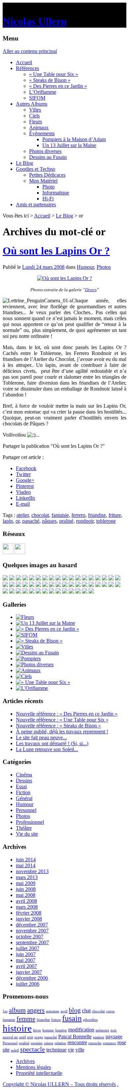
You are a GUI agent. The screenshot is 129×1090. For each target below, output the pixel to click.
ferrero (78, 515)
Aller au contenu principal (30, 51)
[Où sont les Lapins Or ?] (64, 278)
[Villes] (24, 646)
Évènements (42, 133)
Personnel (26, 810)
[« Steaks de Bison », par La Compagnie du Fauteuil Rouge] (12, 585)
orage (38, 1037)
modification (81, 1029)
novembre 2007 (32, 930)
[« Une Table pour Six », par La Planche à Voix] (45, 578)
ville (79, 1049)
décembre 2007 (32, 924)
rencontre (77, 1042)
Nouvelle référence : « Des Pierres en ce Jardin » (66, 714)
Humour (85, 267)
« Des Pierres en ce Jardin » (58, 86)
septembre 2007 (32, 942)
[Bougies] (45, 585)
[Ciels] (24, 676)
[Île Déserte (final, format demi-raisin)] (58, 592)
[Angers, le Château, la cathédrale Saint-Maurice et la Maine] (51, 592)
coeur (110, 1011)
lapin (8, 521)
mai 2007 (25, 960)
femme (26, 1018)
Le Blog (24, 163)
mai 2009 (25, 883)
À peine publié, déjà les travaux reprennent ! (62, 731)
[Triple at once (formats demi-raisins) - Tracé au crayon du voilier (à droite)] (117, 585)
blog (75, 1010)
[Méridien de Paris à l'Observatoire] (58, 578)
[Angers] (78, 578)
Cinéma (24, 774)
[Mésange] (12, 578)
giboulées (90, 1020)
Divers (91, 289)
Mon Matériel (43, 181)
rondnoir (85, 521)
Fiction (23, 792)
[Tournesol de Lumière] (25, 578)
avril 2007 (26, 966)
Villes (35, 110)
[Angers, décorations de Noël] (91, 592)
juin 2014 (26, 859)
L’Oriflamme (42, 92)
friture (114, 515)
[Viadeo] (8, 552)
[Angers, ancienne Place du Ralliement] (84, 592)
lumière (61, 1030)
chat (86, 1010)
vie (71, 1049)
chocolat (40, 515)
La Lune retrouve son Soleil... (47, 749)
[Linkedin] (20, 552)
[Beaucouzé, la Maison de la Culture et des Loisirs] (84, 578)
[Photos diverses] (35, 664)
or (18, 521)
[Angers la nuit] (84, 585)
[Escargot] (5, 578)
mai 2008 (25, 895)
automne (52, 1011)
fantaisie (60, 515)
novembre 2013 (32, 871)
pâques (49, 521)
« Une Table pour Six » (53, 74)
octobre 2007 (29, 936)
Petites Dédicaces (47, 175)
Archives (25, 1061)
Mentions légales (33, 1067)
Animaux (39, 127)
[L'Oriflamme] (32, 688)
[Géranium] (64, 578)
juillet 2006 (27, 984)
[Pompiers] (28, 658)
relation (60, 1043)
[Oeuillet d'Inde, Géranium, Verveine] (18, 592)
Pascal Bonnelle (75, 1036)
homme (48, 1030)
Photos (104, 267)
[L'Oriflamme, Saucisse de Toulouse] (98, 585)
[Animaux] (28, 670)
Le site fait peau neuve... (41, 737)
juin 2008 (26, 889)
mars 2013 (27, 877)
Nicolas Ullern (35, 21)
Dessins (24, 780)
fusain (72, 1018)
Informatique (55, 192)
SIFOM (37, 98)
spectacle (32, 1049)
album (17, 1010)
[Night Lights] (64, 585)
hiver (37, 1030)
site (6, 1049)
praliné (66, 521)
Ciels (34, 115)
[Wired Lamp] (104, 585)
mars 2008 (27, 907)
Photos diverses (45, 151)
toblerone (106, 521)
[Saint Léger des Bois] (91, 578)
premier (37, 1043)
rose (121, 1042)
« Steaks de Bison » (49, 80)
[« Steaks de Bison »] (39, 641)
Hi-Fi (48, 198)
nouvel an (10, 1037)
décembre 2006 (32, 978)
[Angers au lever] (51, 578)
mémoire (102, 1030)
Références (27, 68)
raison (48, 1043)
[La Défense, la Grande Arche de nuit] (18, 585)
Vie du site (27, 834)
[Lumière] (104, 578)
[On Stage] (18, 578)
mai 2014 (25, 865)
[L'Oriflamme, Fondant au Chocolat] (51, 585)
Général (24, 798)
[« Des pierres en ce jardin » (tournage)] (98, 578)
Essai (21, 786)
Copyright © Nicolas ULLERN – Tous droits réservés (59, 1084)
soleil (15, 1050)
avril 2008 (26, 901)
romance (109, 1043)
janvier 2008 (29, 919)
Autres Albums (31, 104)
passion (98, 1037)
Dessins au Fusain (48, 157)
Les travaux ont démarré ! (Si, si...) (52, 743)
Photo (48, 187)
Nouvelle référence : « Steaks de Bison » (58, 725)
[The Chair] (31, 578)
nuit (30, 1037)
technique (56, 1049)
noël (22, 1037)
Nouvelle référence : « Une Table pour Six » (62, 719)
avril (64, 1011)
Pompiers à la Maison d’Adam (74, 139)
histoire (17, 1028)
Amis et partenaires (36, 204)
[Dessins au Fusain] (37, 652)
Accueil (24, 62)
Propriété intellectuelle (39, 1073)
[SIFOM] (78, 585)
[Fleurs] (25, 617)
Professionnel (30, 822)
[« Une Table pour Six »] (43, 682)
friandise (97, 515)
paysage (114, 1036)
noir (113, 1030)
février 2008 (28, 913)
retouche (95, 1043)
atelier (23, 515)
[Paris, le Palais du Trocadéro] (31, 585)
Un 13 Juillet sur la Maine (69, 145)
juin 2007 (26, 954)
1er (5, 1011)
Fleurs (35, 121)
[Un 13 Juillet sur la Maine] (71, 585)
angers (36, 1010)
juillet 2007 (27, 948)
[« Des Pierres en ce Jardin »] (47, 629)
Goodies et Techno (35, 169)
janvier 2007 (29, 972)
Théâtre (24, 828)
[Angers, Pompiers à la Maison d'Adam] (38, 578)
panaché (30, 521)
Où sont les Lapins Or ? (56, 251)
